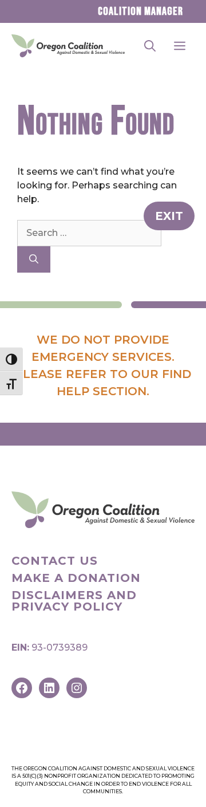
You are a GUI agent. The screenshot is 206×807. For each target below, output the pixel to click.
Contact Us (54, 561)
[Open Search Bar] (150, 46)
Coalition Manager (140, 11)
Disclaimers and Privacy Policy (74, 600)
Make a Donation (76, 578)
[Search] (33, 259)
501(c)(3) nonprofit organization (71, 776)
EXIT (169, 216)
